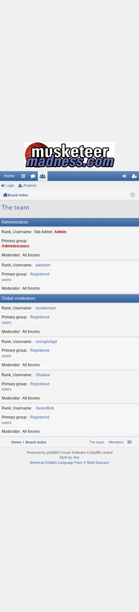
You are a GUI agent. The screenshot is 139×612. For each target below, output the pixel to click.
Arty (76, 457)
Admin (60, 232)
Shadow (43, 375)
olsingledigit (46, 341)
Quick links (24, 177)
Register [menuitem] (135, 177)
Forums (34, 177)
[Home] (69, 155)
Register (30, 185)
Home (9, 176)
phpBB (52, 452)
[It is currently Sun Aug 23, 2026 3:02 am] (133, 195)
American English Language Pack (56, 462)
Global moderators (18, 298)
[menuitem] (115, 442)
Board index (17, 195)
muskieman (46, 308)
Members (44, 177)
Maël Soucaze (98, 462)
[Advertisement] (69, 69)
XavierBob (45, 408)
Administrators (14, 222)
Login (10, 185)
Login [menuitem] (125, 177)
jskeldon (43, 265)
